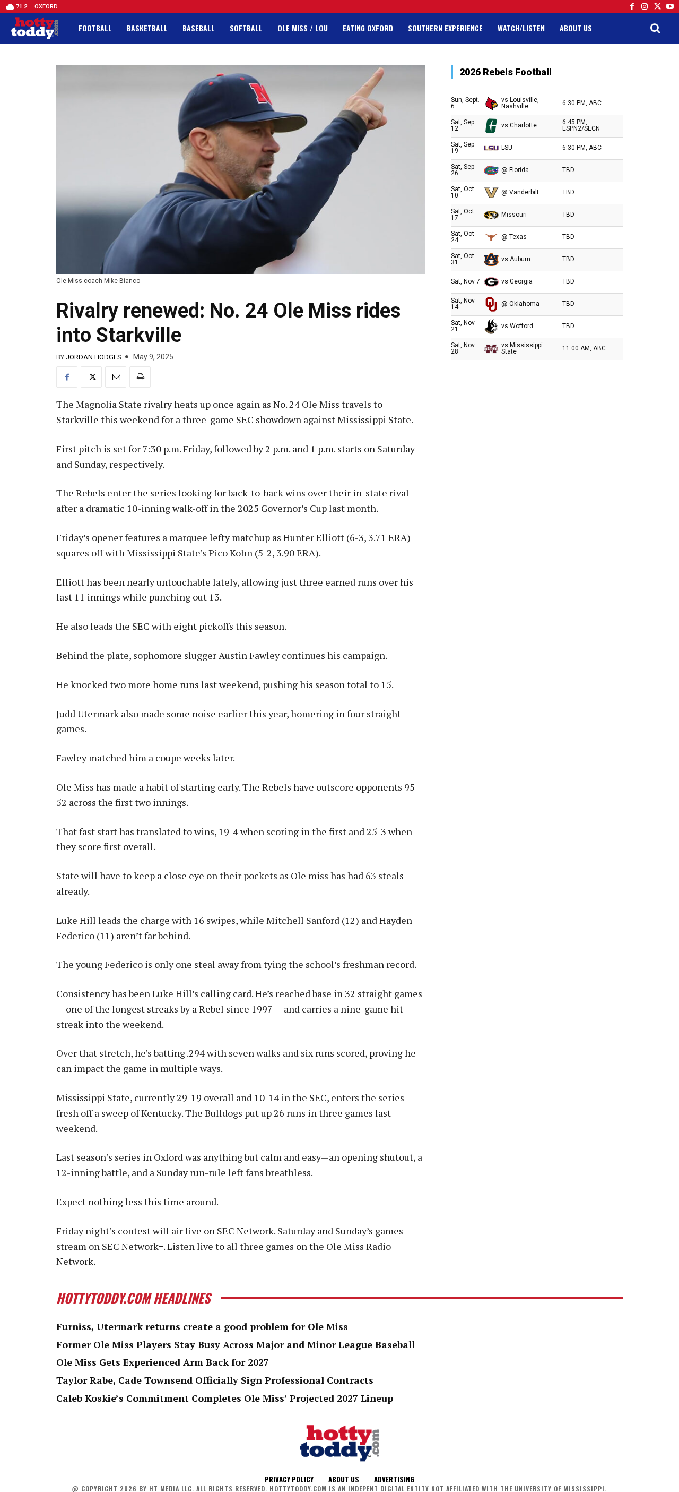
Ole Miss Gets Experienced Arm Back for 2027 (162, 1362)
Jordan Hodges (93, 357)
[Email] (115, 377)
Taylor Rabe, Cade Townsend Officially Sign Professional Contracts (214, 1380)
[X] (91, 377)
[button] (655, 28)
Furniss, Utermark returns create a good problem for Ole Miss (202, 1326)
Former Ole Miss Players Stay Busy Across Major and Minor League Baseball (235, 1344)
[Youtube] (670, 6)
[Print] (140, 377)
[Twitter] (657, 6)
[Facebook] (632, 6)
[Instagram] (644, 6)
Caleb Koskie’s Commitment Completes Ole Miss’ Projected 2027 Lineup (224, 1398)
